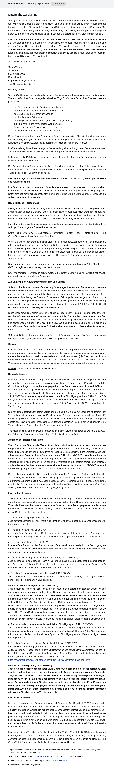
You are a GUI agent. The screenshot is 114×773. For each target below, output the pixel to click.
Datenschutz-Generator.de (44, 756)
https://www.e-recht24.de (57, 760)
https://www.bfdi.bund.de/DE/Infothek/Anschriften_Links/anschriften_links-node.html (49, 660)
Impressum (43, 4)
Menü (31, 4)
